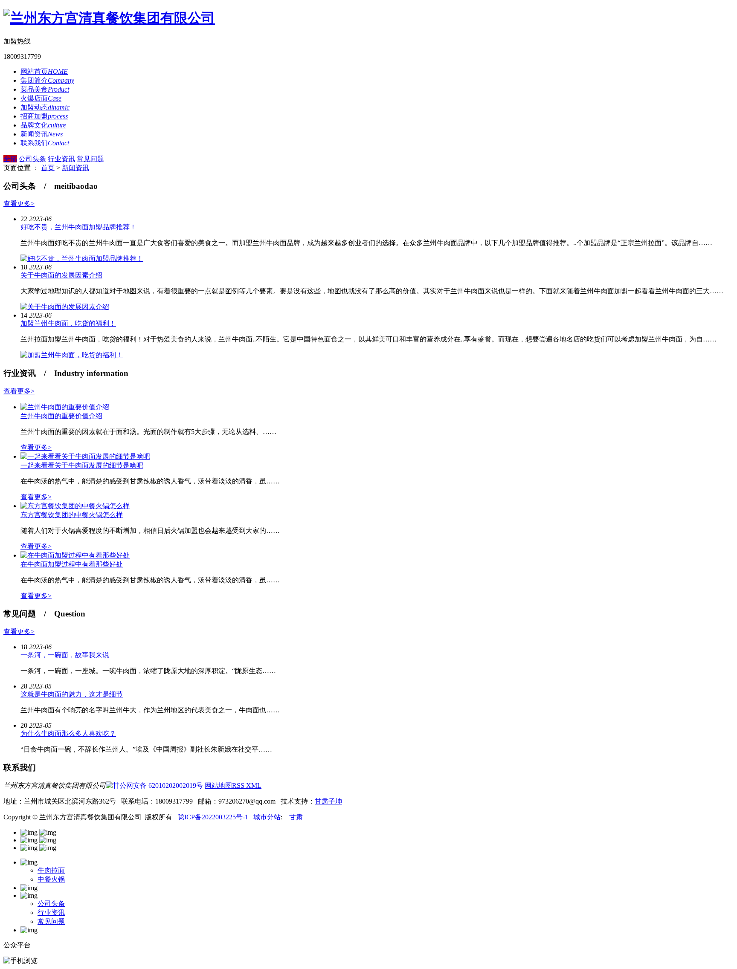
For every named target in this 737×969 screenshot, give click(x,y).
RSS (239, 785)
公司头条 (32, 158)
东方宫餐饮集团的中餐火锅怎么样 (71, 514)
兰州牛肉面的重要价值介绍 (61, 415)
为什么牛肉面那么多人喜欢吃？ (68, 733)
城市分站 (267, 817)
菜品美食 (44, 89)
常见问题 (90, 158)
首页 (48, 167)
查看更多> (19, 203)
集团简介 (47, 80)
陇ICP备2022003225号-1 (212, 817)
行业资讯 (61, 158)
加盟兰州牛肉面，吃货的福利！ (68, 323)
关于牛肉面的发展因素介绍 (61, 275)
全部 (10, 158)
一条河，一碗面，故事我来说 (64, 655)
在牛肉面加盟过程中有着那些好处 (71, 564)
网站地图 (218, 785)
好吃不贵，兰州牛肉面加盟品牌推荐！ (78, 227)
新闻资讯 (41, 134)
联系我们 (44, 143)
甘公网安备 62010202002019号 (158, 785)
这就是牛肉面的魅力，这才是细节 (71, 694)
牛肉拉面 (51, 870)
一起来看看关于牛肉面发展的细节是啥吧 (81, 465)
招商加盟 (44, 116)
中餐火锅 (51, 879)
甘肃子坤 (328, 801)
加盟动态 (45, 107)
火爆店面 (40, 98)
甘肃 (295, 817)
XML (253, 785)
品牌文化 (43, 125)
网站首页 (44, 71)
